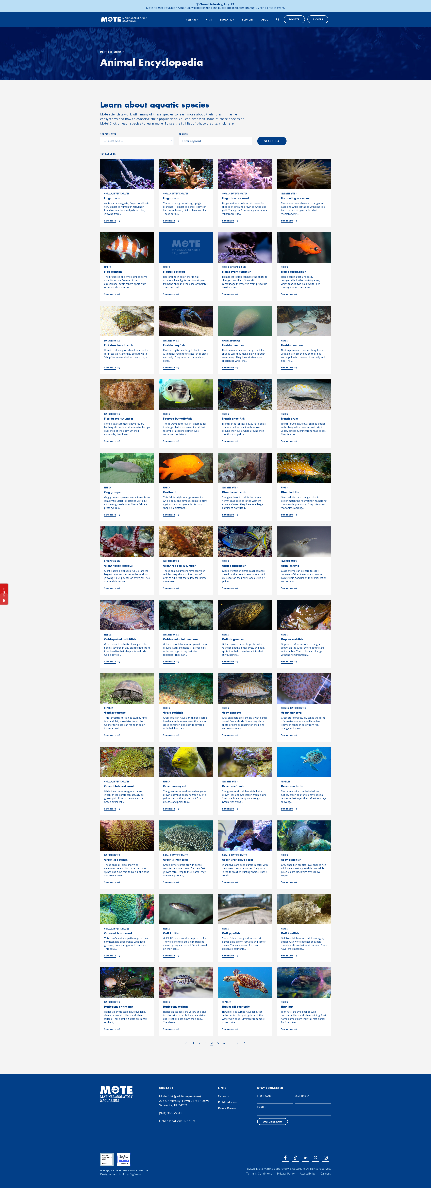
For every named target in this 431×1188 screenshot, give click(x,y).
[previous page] (187, 1043)
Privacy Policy (286, 1173)
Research (192, 19)
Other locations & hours (177, 1121)
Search (183, 134)
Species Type (108, 134)
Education (227, 19)
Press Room (227, 1108)
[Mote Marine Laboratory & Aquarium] (124, 19)
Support (248, 19)
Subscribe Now (273, 1121)
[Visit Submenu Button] (214, 19)
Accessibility (308, 1173)
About (265, 19)
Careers (223, 1096)
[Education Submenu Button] (236, 19)
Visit (209, 19)
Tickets (318, 19)
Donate (294, 19)
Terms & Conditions (259, 1173)
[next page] (244, 1043)
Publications (227, 1102)
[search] (277, 19)
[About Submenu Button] (272, 19)
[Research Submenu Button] (200, 19)
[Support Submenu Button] (256, 19)
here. (231, 123)
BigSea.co (135, 1174)
